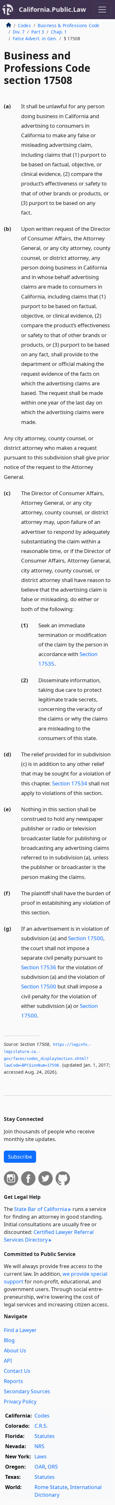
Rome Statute (50, 1487)
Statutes (44, 1436)
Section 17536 (38, 967)
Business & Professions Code (68, 25)
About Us (15, 1350)
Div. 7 (19, 32)
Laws (40, 1456)
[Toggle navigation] (102, 9)
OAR (39, 1466)
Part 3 (37, 32)
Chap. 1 (59, 32)
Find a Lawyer (20, 1330)
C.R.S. (41, 1425)
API (8, 1360)
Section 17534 (69, 783)
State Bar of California (40, 1209)
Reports (13, 1381)
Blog (9, 1340)
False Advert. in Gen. (35, 38)
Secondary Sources (27, 1391)
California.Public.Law (52, 9)
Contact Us (17, 1370)
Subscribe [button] (20, 1156)
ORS (53, 1466)
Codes (24, 25)
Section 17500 (85, 938)
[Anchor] (35, 212)
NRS (39, 1446)
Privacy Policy (20, 1401)
